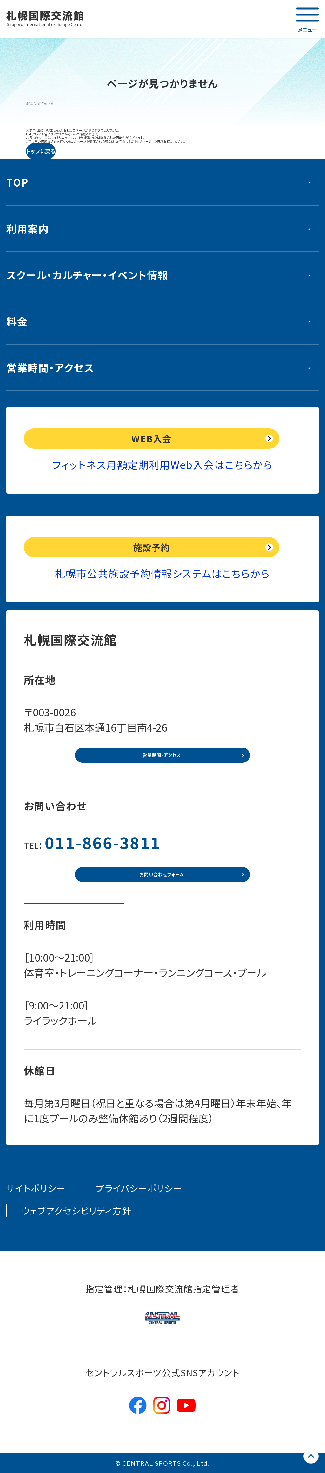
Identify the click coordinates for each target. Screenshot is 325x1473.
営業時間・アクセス (50, 367)
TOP (17, 182)
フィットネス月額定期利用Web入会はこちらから (162, 464)
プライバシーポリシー (139, 1188)
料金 (17, 321)
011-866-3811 (103, 842)
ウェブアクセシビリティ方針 (76, 1210)
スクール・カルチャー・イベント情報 (87, 274)
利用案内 (27, 228)
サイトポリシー (36, 1188)
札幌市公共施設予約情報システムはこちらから (162, 573)
